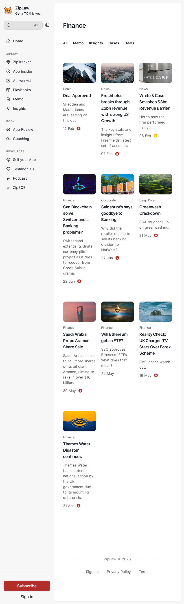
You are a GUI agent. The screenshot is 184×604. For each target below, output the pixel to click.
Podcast (20, 178)
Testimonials (23, 169)
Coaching (21, 138)
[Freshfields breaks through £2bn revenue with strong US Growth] (117, 110)
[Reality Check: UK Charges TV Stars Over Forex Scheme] (155, 348)
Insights (19, 108)
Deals (129, 43)
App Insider (22, 71)
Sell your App (24, 159)
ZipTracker (22, 62)
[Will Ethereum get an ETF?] (117, 348)
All (65, 43)
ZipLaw (22, 8)
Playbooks (22, 90)
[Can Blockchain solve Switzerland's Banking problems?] (79, 229)
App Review (23, 129)
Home (18, 41)
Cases (113, 43)
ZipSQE (19, 187)
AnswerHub (23, 80)
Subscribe (27, 586)
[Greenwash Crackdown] (155, 229)
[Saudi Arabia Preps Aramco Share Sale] (79, 348)
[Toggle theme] (47, 25)
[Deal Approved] (79, 110)
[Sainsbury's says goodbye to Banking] (117, 229)
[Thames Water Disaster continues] (79, 460)
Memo (18, 99)
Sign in (27, 596)
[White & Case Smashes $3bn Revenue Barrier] (155, 110)
